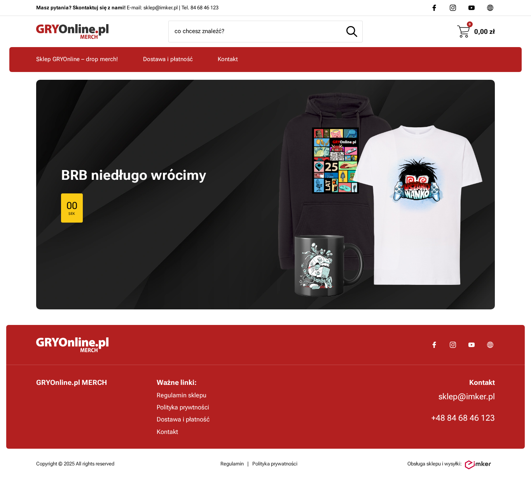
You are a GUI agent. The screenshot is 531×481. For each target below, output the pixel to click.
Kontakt (228, 59)
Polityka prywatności (274, 464)
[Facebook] (434, 7)
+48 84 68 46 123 (463, 418)
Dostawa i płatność (168, 59)
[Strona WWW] (490, 7)
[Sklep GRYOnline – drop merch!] (72, 344)
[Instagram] (453, 7)
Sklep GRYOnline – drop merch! (77, 59)
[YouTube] (471, 7)
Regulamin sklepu (181, 395)
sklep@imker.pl (466, 396)
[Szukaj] (351, 31)
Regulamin (232, 464)
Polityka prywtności (183, 407)
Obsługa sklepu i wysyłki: (434, 464)
